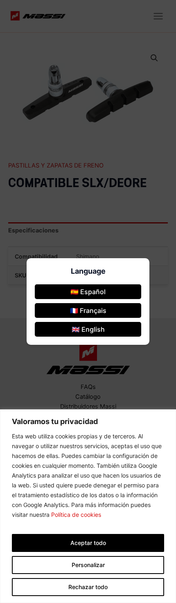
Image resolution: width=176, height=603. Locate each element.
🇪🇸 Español (88, 292)
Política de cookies (76, 514)
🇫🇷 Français (88, 310)
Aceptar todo (88, 542)
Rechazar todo (88, 586)
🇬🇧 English (88, 329)
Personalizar (88, 564)
